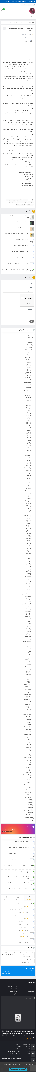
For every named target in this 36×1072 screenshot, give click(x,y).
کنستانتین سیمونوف (27, 643)
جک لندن (29, 468)
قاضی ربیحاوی (28, 630)
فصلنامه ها (31, 341)
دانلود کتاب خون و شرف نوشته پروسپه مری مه (20, 222)
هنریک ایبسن (28, 771)
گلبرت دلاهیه (28, 656)
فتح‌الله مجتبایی (28, 615)
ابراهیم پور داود (28, 377)
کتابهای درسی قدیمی (29, 349)
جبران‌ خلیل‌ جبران (28, 459)
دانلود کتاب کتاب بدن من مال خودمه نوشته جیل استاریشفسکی (16, 233)
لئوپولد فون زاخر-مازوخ (27, 666)
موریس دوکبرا (28, 727)
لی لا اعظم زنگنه (28, 673)
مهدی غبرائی (29, 721)
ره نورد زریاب (28, 535)
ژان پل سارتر (29, 555)
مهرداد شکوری (28, 723)
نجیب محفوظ (28, 747)
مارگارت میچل (28, 679)
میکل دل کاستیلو (28, 739)
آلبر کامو (29, 361)
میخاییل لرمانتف (28, 736)
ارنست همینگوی (28, 395)
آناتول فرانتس (28, 371)
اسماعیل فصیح (28, 404)
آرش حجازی (14, 22)
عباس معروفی (28, 593)
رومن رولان (29, 540)
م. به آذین (29, 676)
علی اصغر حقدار (28, 603)
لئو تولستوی (29, 664)
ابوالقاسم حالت (28, 384)
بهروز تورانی (29, 439)
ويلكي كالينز (29, 779)
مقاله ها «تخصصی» (29, 817)
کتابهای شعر (30, 802)
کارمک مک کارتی (28, 636)
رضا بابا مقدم (28, 528)
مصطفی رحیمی (28, 704)
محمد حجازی (28, 688)
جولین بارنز (29, 475)
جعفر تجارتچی (28, 464)
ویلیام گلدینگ (28, 787)
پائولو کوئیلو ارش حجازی (22, 202)
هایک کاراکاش (28, 759)
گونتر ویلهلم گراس (28, 659)
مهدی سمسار (28, 717)
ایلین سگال (29, 430)
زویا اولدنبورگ (28, 552)
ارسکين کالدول (28, 394)
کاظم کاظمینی (28, 640)
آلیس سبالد (29, 367)
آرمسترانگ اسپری (28, 356)
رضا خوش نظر (28, 532)
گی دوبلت (29, 663)
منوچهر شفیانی (28, 709)
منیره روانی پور (28, 713)
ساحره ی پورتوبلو (30, 204)
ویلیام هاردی (28, 789)
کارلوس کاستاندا (28, 635)
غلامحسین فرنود (28, 611)
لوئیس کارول (28, 671)
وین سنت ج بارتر (28, 791)
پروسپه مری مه (28, 445)
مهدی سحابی (28, 716)
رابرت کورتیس (28, 522)
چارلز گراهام (29, 483)
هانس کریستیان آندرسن (26, 757)
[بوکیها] (32, 11)
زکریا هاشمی (29, 548)
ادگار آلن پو (29, 392)
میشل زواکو (29, 737)
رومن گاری (29, 542)
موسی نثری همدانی (27, 731)
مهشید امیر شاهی (27, 726)
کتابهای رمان (23, 22)
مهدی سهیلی (28, 719)
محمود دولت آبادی (27, 694)
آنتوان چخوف (28, 372)
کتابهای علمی (30, 805)
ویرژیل (30, 781)
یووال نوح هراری (28, 797)
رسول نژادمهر (28, 527)
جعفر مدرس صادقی (27, 467)
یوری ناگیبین (28, 796)
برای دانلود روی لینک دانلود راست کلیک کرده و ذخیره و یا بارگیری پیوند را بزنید (20, 1)
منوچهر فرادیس (28, 711)
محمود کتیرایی (28, 696)
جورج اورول (29, 473)
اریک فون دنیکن (28, 397)
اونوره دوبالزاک (28, 424)
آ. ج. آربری (29, 352)
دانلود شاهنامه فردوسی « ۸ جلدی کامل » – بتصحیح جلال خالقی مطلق (16, 871)
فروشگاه (32, 989)
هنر (32, 820)
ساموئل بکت (29, 568)
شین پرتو (29, 588)
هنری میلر (29, 769)
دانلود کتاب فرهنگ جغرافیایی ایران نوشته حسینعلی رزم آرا (17, 263)
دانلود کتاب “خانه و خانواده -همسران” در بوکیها (19, 859)
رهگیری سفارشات (13, 994)
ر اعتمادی (29, 517)
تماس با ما (32, 994)
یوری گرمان (29, 794)
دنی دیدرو (29, 513)
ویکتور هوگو (29, 782)
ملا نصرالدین (28, 706)
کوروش (30, 648)
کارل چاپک (29, 631)
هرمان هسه (29, 764)
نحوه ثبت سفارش (13, 989)
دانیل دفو (29, 508)
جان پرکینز (29, 457)
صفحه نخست (31, 22)
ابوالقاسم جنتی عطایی (27, 382)
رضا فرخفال (29, 533)
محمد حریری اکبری (27, 689)
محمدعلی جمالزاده (27, 693)
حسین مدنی (28, 492)
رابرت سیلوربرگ (28, 520)
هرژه (30, 762)
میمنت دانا (29, 742)
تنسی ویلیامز (28, 450)
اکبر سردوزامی (28, 407)
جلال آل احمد (28, 470)
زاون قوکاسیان (28, 547)
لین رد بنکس (28, 674)
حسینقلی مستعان (28, 495)
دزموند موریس (28, 512)
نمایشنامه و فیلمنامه (29, 819)
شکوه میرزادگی (28, 586)
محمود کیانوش (28, 698)
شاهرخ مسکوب (28, 583)
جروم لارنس (29, 462)
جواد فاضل (29, 472)
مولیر (30, 732)
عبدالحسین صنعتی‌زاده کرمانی (25, 595)
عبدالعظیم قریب (28, 598)
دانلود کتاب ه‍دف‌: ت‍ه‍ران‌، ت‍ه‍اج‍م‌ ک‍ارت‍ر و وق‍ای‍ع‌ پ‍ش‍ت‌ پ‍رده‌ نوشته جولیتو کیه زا (15, 216)
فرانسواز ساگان (28, 618)
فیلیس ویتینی (28, 626)
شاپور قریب (29, 581)
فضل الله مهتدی (28, 625)
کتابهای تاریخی (30, 346)
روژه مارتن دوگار (28, 538)
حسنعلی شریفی (28, 490)
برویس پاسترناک (28, 435)
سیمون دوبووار (28, 578)
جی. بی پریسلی (28, 478)
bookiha (25, 200)
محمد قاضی (29, 691)
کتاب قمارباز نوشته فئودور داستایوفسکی (21, 841)
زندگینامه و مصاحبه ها (28, 339)
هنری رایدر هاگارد (27, 767)
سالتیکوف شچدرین (27, 566)
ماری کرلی (29, 681)
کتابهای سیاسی (30, 801)
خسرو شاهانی (28, 497)
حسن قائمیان (28, 488)
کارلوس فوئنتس (28, 633)
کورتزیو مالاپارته (28, 646)
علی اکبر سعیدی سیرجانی (26, 605)
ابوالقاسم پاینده (28, 380)
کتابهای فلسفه (30, 807)
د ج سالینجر (29, 502)
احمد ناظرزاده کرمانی (27, 390)
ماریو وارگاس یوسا (27, 684)
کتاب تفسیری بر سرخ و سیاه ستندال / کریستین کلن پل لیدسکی (16, 865)
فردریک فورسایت (28, 620)
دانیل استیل (29, 507)
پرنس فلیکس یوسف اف (26, 444)
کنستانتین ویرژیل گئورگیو (26, 644)
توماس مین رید (28, 452)
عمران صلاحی (28, 608)
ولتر (30, 777)
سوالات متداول (13, 991)
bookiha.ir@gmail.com (26, 962)
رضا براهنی (29, 530)
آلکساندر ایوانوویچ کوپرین (26, 366)
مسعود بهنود (29, 703)
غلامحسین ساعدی (27, 610)
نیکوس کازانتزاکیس (27, 756)
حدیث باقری (29, 487)
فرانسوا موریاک (28, 616)
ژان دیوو (29, 556)
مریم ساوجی (29, 701)
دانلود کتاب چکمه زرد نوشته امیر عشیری (21, 239)
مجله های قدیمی (29, 814)
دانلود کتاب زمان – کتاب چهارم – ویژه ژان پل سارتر (19, 257)
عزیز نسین (29, 601)
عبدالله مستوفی (28, 600)
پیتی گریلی (29, 447)
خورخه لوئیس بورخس (27, 500)
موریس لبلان (28, 729)
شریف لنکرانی (28, 585)
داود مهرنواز (29, 510)
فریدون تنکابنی (28, 623)
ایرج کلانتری (29, 429)
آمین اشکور (29, 369)
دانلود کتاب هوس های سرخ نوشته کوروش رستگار (19, 847)
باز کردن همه (32, 334)
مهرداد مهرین (28, 724)
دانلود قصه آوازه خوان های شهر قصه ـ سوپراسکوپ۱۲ (18, 883)
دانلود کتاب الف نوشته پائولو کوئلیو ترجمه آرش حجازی (18, 888)
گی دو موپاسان (28, 661)
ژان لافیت (29, 558)
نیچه (30, 752)
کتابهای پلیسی (30, 344)
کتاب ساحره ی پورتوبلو (20, 204)
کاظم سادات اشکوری (27, 638)
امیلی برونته (29, 420)
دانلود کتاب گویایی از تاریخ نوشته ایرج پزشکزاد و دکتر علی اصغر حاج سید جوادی (15, 269)
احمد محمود (28, 389)
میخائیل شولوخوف (27, 734)
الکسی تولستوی (28, 415)
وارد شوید (25, 5)
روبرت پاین (29, 537)
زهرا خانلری (29, 550)
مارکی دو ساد (28, 678)
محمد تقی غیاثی (28, 686)
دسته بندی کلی (11, 37)
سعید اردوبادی (28, 571)
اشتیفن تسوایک (28, 405)
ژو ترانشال (29, 561)
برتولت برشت (28, 434)
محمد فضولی (30, 815)
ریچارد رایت (29, 545)
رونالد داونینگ (28, 543)
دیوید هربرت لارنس (27, 515)
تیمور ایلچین (28, 454)
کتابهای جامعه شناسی (29, 347)
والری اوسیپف (28, 772)
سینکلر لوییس (28, 580)
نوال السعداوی (28, 751)
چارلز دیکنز (29, 482)
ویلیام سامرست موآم (27, 784)
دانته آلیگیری (28, 505)
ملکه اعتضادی (28, 708)
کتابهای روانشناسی (29, 799)
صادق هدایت (28, 590)
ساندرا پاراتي (28, 570)
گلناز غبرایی (29, 658)
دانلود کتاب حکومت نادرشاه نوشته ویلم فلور (20, 251)
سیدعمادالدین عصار (27, 576)
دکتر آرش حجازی (12, 202)
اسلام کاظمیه (28, 402)
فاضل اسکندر (28, 613)
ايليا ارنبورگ (29, 425)
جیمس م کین (28, 480)
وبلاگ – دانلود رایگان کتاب (11, 986)
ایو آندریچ (29, 432)
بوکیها (14, 200)
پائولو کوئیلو (31, 202)
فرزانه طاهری (28, 621)
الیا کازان (29, 417)
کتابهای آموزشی (30, 342)
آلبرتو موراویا (29, 362)
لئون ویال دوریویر (28, 668)
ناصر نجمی (29, 746)
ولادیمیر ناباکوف (28, 776)
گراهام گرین (29, 654)
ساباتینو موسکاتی (28, 565)
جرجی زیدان (29, 460)
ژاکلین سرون (28, 553)
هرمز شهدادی (28, 766)
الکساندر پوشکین (28, 412)
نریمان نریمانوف (28, 749)
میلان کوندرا (29, 741)
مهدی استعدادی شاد (27, 714)
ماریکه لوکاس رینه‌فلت (27, 683)
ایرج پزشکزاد (28, 427)
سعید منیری (29, 573)
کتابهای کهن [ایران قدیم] (28, 809)
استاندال (29, 399)
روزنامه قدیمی (30, 337)
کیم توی (29, 651)
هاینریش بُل (29, 761)
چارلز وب (29, 485)
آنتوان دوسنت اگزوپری (27, 374)
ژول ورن (29, 563)
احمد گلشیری (28, 387)
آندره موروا (29, 376)
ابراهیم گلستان (28, 379)
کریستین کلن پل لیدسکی (26, 641)
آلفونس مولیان (28, 364)
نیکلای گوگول (28, 754)
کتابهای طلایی (30, 804)
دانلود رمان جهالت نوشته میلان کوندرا (21, 245)
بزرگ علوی (29, 437)
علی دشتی (29, 606)
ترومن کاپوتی (28, 449)
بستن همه (27, 334)
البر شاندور (29, 410)
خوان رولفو (29, 498)
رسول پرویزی (28, 525)
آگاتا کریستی (28, 359)
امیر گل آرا (29, 419)
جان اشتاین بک (28, 455)
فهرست (30, 17)
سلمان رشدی (28, 575)
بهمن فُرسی (29, 440)
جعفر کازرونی (28, 465)
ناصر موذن (29, 744)
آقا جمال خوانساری (27, 357)
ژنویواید (29, 560)
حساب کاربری (31, 991)
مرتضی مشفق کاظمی (27, 699)
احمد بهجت (29, 385)
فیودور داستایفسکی (27, 628)
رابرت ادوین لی (28, 518)
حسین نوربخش (28, 493)
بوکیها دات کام (25, 185)
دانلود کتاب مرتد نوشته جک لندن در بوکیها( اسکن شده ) (18, 227)
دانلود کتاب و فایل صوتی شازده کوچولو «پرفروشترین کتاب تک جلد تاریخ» (16, 877)
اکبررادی (29, 409)
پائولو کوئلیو (17, 37)
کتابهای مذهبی (30, 812)
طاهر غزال (29, 591)
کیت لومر (29, 650)
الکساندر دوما (28, 414)
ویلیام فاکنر (29, 786)
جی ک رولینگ (28, 477)
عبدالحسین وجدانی (27, 596)
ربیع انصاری (29, 523)
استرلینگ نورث (28, 400)
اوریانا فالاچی (28, 422)
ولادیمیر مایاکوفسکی (27, 774)
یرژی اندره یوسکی (28, 792)
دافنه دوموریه (28, 503)
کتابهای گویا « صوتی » (28, 811)
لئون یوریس (29, 669)
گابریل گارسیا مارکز (27, 653)
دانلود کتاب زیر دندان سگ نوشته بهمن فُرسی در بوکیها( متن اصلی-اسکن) (16, 854)
